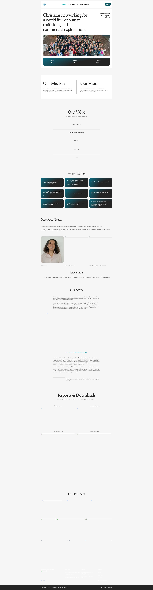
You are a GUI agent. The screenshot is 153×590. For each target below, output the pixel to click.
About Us (64, 4)
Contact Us (86, 4)
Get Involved (80, 4)
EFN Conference (71, 4)
